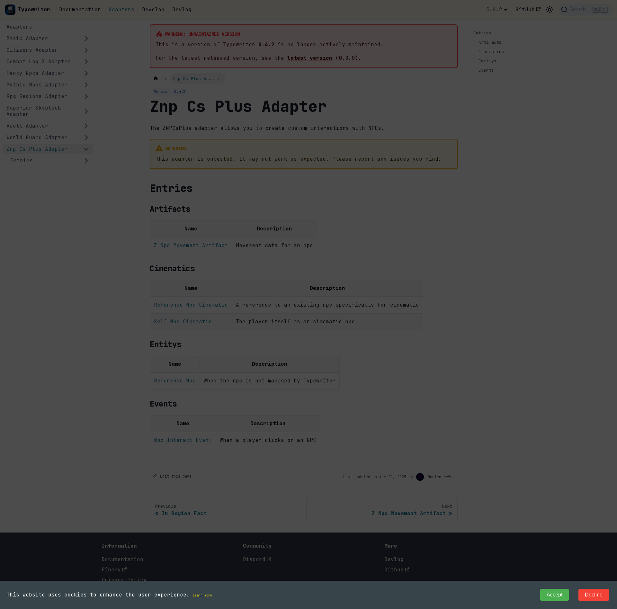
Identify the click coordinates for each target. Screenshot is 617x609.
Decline (594, 594)
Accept (554, 594)
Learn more (202, 595)
